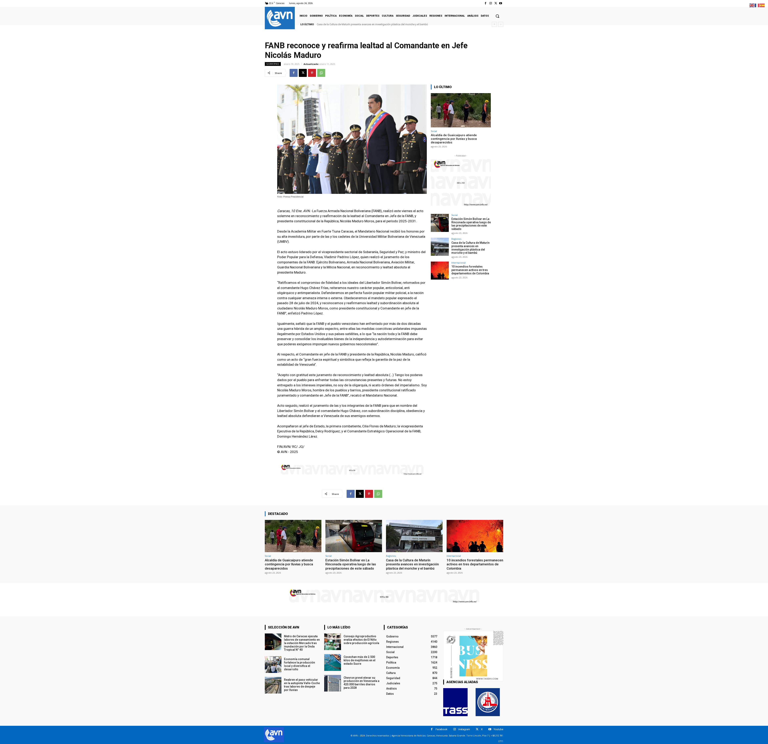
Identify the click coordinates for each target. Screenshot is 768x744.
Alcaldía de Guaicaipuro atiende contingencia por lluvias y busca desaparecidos (454, 138)
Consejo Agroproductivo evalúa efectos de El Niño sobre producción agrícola (361, 640)
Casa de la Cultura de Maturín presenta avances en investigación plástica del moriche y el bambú (470, 247)
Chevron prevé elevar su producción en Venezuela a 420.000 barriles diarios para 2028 (361, 682)
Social (434, 131)
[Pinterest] (312, 73)
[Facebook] (485, 3)
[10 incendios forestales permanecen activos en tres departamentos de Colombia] (440, 271)
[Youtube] (500, 3)
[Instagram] (490, 3)
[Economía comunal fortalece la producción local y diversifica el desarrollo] (273, 664)
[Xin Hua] (488, 702)
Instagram (464, 729)
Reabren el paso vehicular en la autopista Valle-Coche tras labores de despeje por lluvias (302, 684)
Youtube (498, 729)
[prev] (494, 24)
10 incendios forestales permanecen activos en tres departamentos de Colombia (363, 24)
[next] (500, 24)
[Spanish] (762, 5)
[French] (757, 5)
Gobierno (272, 63)
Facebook (441, 729)
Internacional (458, 263)
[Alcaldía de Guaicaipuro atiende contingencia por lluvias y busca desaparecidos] (461, 110)
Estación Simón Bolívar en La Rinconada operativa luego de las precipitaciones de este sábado (471, 224)
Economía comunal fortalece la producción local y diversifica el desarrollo (299, 664)
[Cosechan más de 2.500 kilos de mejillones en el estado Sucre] (332, 662)
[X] (495, 3)
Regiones (456, 239)
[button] (497, 16)
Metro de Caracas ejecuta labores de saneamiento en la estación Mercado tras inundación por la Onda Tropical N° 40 (302, 643)
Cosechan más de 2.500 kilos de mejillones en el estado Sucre (359, 660)
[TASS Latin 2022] (455, 702)
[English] (752, 5)
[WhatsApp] (321, 73)
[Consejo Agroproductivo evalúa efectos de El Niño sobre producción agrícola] (332, 641)
